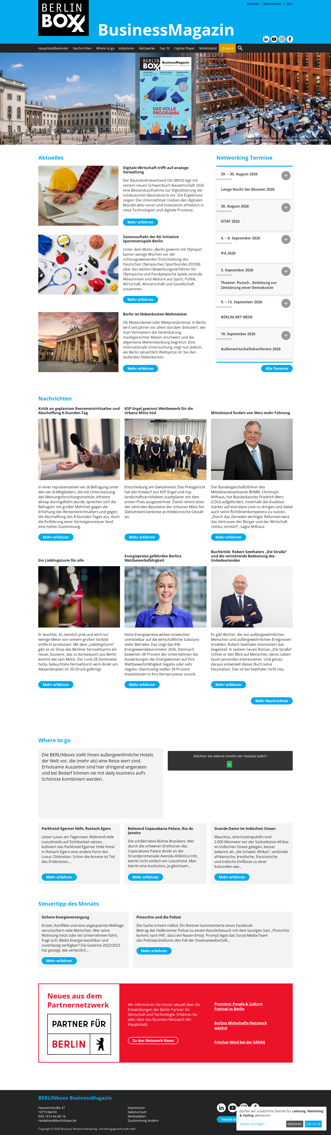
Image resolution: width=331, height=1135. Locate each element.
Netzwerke (147, 48)
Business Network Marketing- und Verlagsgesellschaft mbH (98, 1129)
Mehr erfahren (140, 222)
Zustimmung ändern (143, 1120)
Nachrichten (82, 48)
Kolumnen (126, 48)
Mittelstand (208, 48)
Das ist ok (313, 1124)
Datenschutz (137, 1112)
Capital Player (184, 48)
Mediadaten (272, 4)
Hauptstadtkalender (53, 48)
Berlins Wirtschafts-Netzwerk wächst (240, 1025)
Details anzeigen (252, 1124)
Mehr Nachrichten (271, 700)
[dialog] (281, 1119)
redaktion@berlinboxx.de (57, 1120)
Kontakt (253, 4)
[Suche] (240, 48)
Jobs (289, 4)
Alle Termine (277, 368)
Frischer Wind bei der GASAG (239, 1042)
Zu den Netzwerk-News (153, 1040)
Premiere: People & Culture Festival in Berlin (238, 1006)
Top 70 (164, 48)
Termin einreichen (235, 1119)
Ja (229, 764)
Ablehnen (294, 1124)
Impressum (136, 1108)
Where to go (105, 48)
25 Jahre (227, 48)
